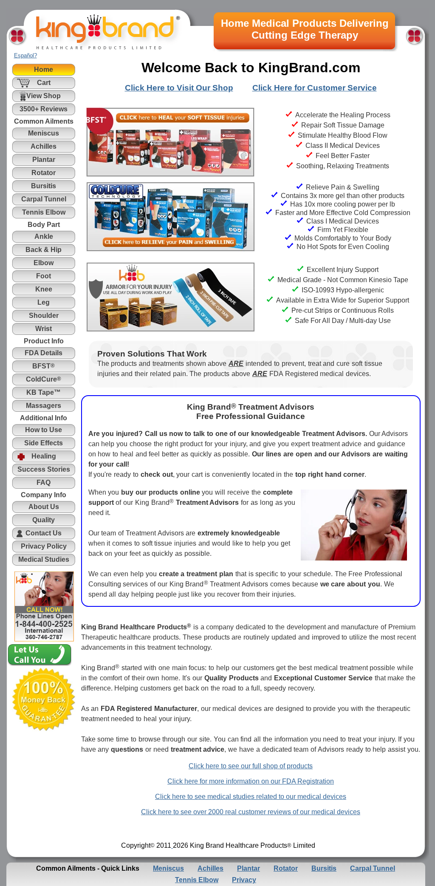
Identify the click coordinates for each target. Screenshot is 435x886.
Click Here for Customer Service (314, 87)
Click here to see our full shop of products (251, 766)
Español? (25, 55)
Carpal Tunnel (372, 868)
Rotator (286, 868)
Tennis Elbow (196, 879)
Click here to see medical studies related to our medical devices (250, 796)
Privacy (244, 879)
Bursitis (323, 868)
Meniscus (168, 868)
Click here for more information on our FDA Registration (250, 781)
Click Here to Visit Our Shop (179, 87)
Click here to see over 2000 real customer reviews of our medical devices (250, 811)
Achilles (210, 868)
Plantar (248, 868)
